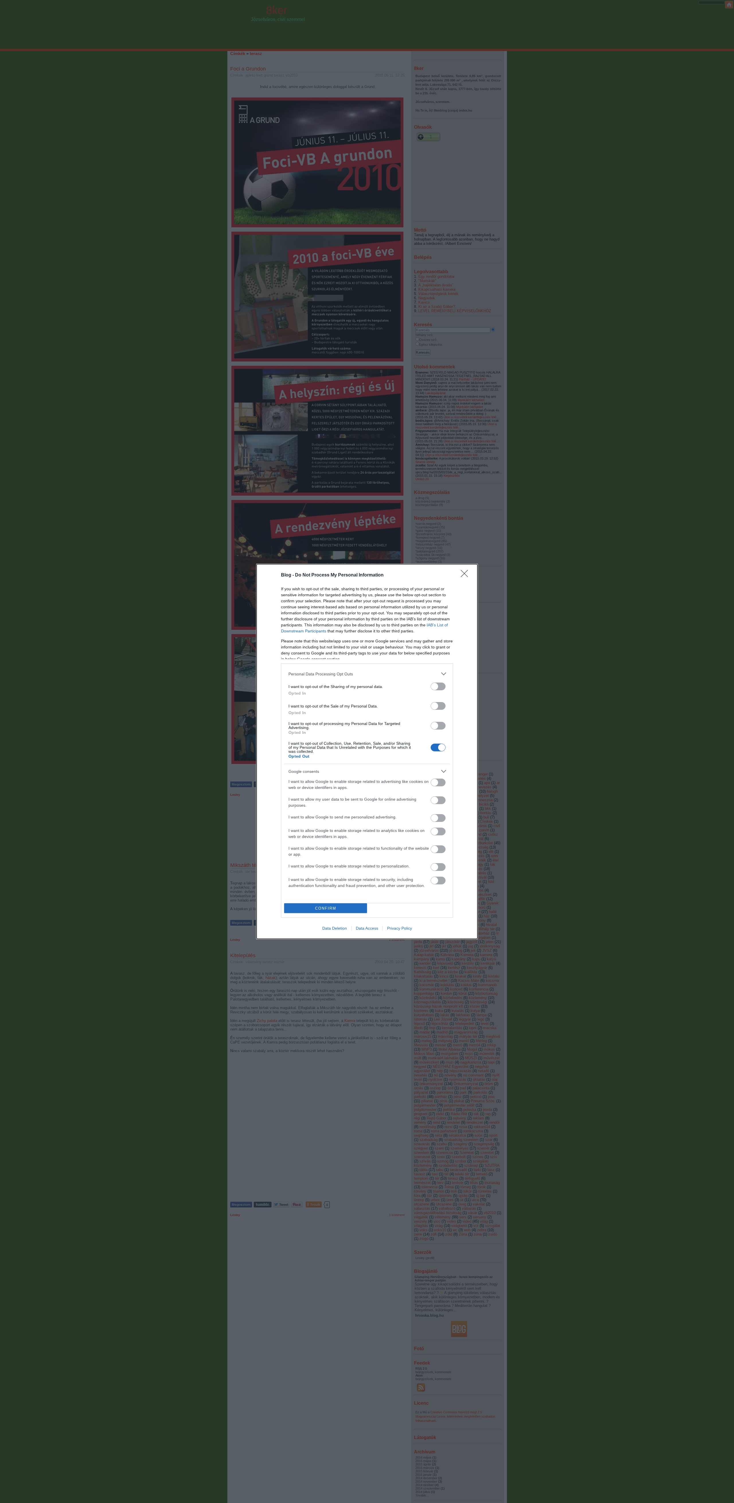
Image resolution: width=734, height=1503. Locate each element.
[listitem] (367, 674)
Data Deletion (334, 928)
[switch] (438, 686)
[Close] (466, 575)
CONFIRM (325, 908)
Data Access (367, 928)
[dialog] (367, 751)
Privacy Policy (399, 928)
